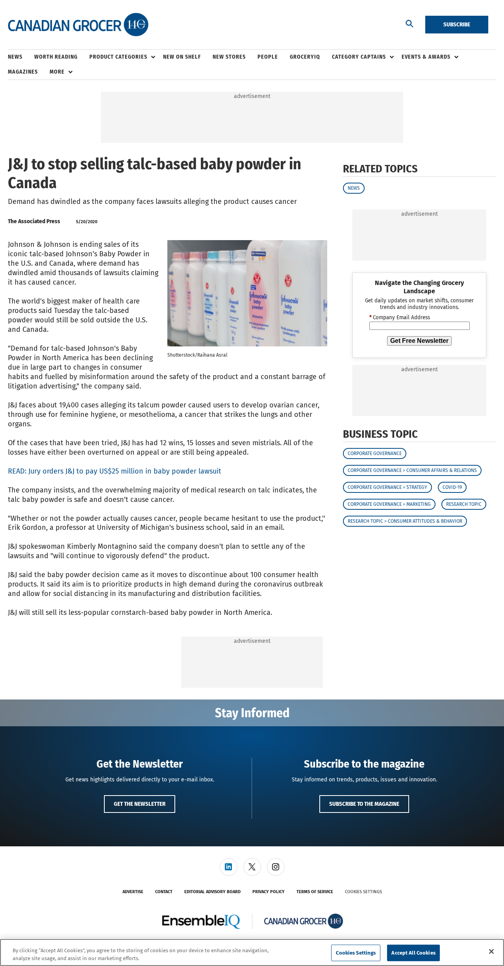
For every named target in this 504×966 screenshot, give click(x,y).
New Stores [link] (229, 57)
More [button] (57, 71)
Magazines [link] (23, 71)
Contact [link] (163, 891)
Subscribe (456, 24)
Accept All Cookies (413, 953)
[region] (252, 952)
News (354, 188)
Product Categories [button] (118, 57)
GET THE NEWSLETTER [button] (139, 803)
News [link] (15, 57)
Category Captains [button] (359, 57)
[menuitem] (21, 57)
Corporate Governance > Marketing (389, 504)
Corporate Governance (375, 454)
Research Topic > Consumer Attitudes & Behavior (405, 521)
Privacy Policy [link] (268, 891)
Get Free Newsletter (419, 340)
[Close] (491, 951)
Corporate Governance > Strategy (387, 487)
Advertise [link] (132, 891)
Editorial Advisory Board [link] (212, 891)
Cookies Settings (363, 892)
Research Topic (464, 504)
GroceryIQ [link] (305, 57)
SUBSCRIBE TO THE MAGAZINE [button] (364, 803)
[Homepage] (78, 25)
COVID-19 (452, 487)
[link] (228, 867)
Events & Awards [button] (426, 57)
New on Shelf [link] (182, 57)
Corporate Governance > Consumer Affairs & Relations (412, 471)
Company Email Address (399, 318)
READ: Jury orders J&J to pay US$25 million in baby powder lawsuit (114, 471)
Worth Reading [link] (56, 57)
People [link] (268, 57)
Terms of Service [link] (314, 891)
